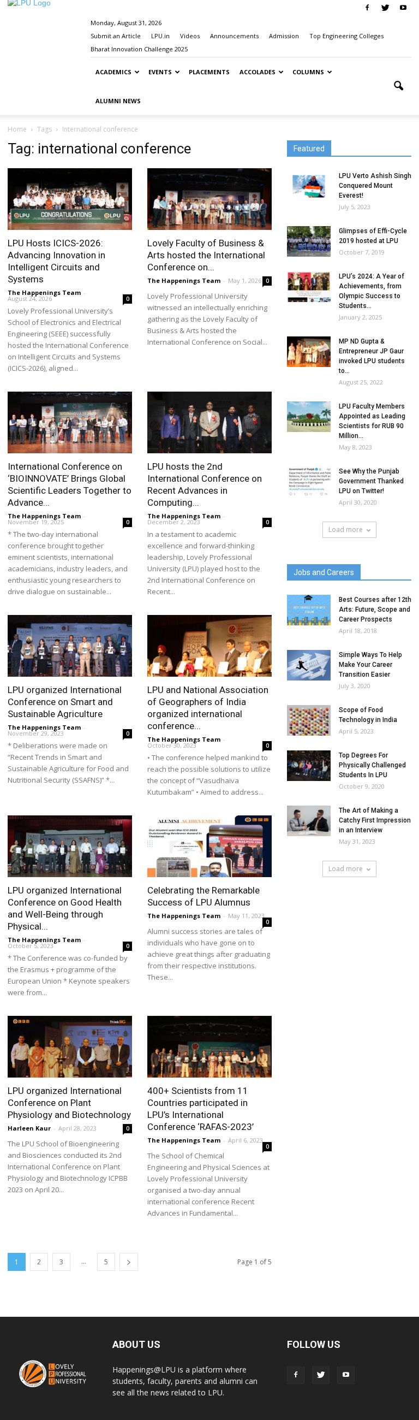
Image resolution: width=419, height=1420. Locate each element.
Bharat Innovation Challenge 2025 (139, 49)
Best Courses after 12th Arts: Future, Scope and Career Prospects (375, 609)
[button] (398, 86)
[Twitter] (385, 7)
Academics (113, 72)
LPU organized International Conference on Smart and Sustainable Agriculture (65, 701)
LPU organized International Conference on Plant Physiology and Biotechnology (69, 1102)
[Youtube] (403, 7)
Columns (308, 72)
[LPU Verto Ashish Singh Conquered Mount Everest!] (309, 186)
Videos (190, 36)
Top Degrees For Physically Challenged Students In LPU (372, 765)
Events (160, 72)
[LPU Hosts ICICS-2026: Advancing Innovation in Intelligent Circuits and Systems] (70, 199)
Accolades (258, 72)
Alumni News (118, 101)
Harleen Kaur (29, 1128)
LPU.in (160, 36)
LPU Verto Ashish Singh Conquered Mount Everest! (375, 185)
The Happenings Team (44, 292)
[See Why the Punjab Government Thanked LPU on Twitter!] (309, 481)
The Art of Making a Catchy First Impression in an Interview (375, 820)
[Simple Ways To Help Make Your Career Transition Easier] (309, 665)
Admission (284, 36)
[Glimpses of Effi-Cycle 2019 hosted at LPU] (309, 241)
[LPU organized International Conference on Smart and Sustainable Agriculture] (70, 646)
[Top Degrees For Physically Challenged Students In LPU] (309, 765)
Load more (345, 529)
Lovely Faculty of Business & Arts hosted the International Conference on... (206, 255)
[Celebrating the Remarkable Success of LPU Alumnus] (209, 846)
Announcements (234, 36)
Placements (209, 72)
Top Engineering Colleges (346, 36)
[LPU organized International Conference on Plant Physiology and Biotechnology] (70, 1047)
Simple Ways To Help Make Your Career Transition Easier (370, 664)
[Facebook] (367, 7)
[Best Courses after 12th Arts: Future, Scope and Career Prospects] (309, 610)
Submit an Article (116, 36)
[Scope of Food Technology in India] (309, 720)
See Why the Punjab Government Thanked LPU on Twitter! (371, 481)
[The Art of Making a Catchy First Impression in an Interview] (309, 821)
